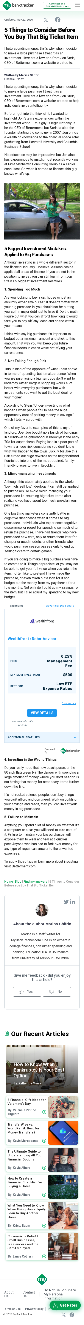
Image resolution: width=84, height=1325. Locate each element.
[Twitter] (67, 901)
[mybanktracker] (17, 5)
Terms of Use (12, 1308)
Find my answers (35, 881)
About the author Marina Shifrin (42, 924)
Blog (18, 881)
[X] (63, 1314)
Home (8, 881)
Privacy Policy (34, 1308)
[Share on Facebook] (57, 19)
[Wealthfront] (42, 621)
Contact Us (28, 1294)
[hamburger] (78, 5)
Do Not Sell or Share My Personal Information (60, 1294)
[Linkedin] (72, 901)
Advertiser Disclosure (60, 605)
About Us (9, 1294)
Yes (29, 992)
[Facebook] (72, 1314)
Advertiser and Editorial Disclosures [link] (57, 5)
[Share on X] (46, 19)
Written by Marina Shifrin (21, 75)
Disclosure (69, 703)
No (59, 992)
